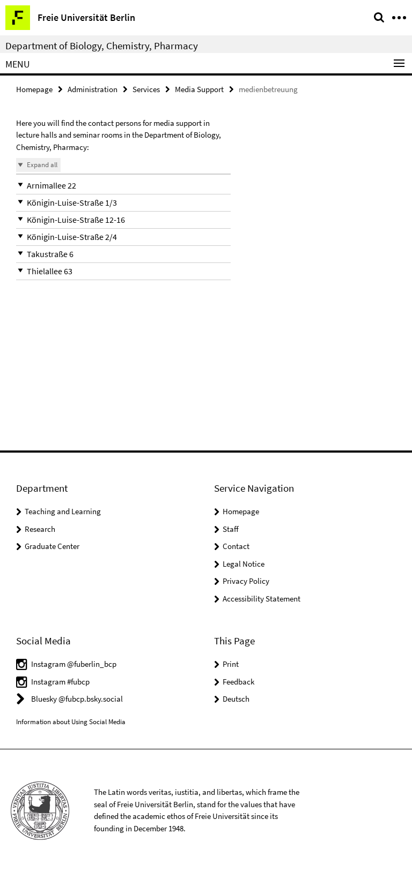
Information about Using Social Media (71, 721)
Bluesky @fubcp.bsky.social (77, 699)
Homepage (34, 89)
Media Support (199, 89)
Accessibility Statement (261, 598)
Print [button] (231, 664)
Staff (231, 529)
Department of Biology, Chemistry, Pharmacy (101, 45)
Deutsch (236, 699)
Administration (92, 89)
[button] (123, 185)
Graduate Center (52, 546)
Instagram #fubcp (60, 681)
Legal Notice (243, 564)
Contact (236, 546)
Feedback (238, 681)
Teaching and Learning (63, 511)
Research (40, 529)
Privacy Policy (246, 581)
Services (146, 89)
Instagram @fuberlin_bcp (73, 664)
